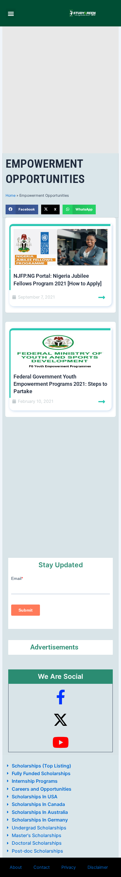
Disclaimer (98, 867)
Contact (41, 867)
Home (11, 195)
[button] (11, 13)
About (16, 867)
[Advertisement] (60, 89)
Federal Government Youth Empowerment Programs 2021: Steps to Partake (60, 383)
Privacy (68, 867)
